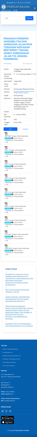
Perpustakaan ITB (8, 352)
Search (30, 18)
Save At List (28, 63)
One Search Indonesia (9, 365)
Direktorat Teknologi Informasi (11, 359)
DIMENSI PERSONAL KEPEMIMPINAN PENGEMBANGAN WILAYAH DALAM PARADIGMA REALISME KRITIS (17, 299)
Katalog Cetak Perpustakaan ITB (12, 355)
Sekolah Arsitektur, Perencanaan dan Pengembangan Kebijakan (24, 92)
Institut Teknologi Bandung (10, 349)
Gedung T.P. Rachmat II (7, 379)
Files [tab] (10, 129)
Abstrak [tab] (25, 129)
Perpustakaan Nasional (9, 362)
